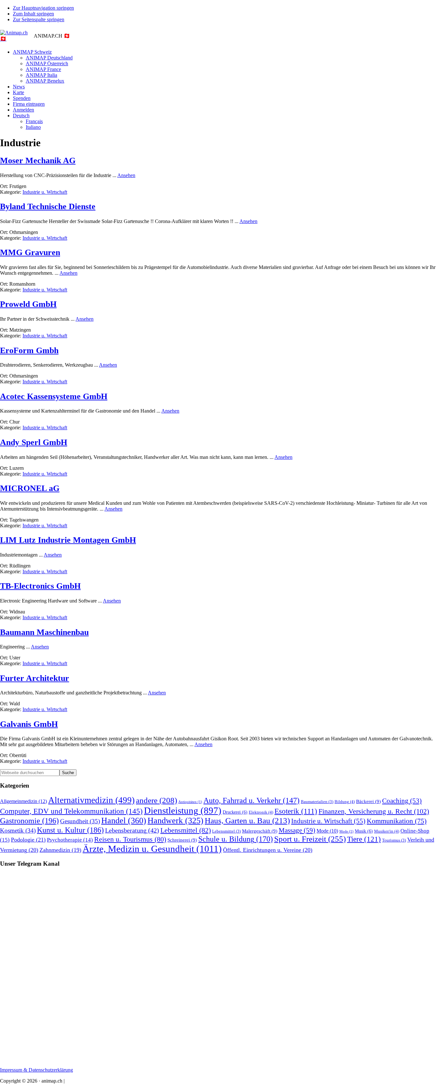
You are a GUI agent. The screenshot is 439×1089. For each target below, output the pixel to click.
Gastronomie (29, 820)
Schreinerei (182, 840)
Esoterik (295, 811)
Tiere (364, 839)
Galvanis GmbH (29, 724)
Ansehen (126, 175)
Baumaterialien (317, 801)
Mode (327, 831)
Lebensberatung (132, 830)
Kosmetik (18, 830)
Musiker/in (386, 831)
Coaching (402, 800)
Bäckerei (368, 801)
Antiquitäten (190, 802)
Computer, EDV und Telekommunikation (71, 811)
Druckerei (235, 812)
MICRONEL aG (29, 488)
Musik (364, 831)
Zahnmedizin (60, 850)
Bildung (345, 801)
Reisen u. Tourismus (130, 839)
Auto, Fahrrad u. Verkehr (251, 800)
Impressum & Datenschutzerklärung (36, 1070)
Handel (123, 820)
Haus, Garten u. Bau (247, 820)
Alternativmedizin (91, 800)
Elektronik (261, 812)
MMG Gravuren (30, 252)
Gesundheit (80, 821)
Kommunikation (396, 821)
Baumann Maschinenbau (44, 632)
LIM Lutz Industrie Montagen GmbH (68, 540)
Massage (297, 830)
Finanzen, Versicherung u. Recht (373, 811)
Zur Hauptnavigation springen (43, 8)
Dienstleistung (182, 810)
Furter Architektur (34, 678)
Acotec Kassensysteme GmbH (53, 396)
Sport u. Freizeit (310, 839)
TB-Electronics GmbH (40, 586)
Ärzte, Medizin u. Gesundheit (152, 849)
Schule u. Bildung (235, 839)
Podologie (28, 839)
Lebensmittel (185, 830)
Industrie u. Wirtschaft (44, 192)
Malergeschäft (259, 831)
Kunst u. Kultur (70, 830)
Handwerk (175, 820)
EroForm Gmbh (29, 350)
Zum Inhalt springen (33, 13)
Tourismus (394, 840)
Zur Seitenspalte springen (38, 19)
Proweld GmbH (28, 304)
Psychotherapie (70, 840)
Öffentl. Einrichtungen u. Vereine (267, 850)
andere (156, 800)
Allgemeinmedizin (23, 801)
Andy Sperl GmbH (33, 442)
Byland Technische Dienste (47, 206)
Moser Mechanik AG (38, 160)
